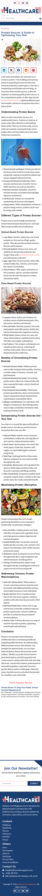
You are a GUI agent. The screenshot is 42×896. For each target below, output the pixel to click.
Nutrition (5, 28)
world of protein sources (10, 100)
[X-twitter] (19, 3)
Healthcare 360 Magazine (26, 884)
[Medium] (23, 3)
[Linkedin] (15, 3)
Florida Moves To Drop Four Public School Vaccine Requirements (19, 688)
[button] (40, 19)
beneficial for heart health (29, 255)
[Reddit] (27, 3)
